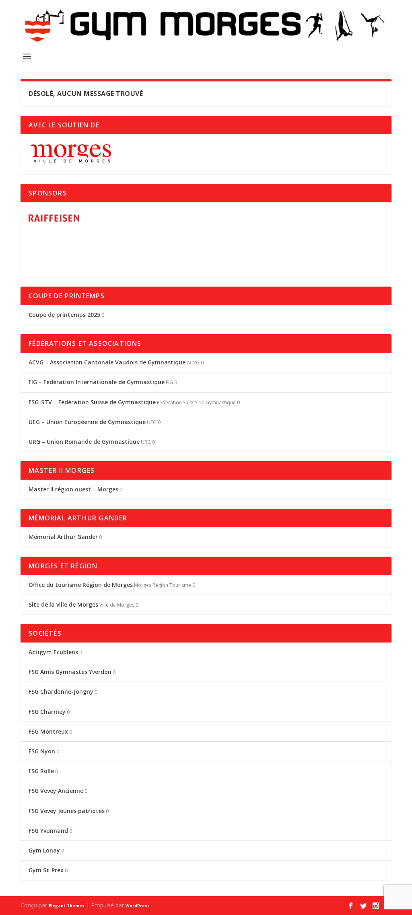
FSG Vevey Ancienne (56, 790)
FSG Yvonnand (48, 830)
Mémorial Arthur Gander (63, 537)
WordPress (138, 906)
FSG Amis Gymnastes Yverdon (70, 672)
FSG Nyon (42, 751)
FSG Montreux (48, 731)
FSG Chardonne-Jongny (61, 691)
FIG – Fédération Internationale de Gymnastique (97, 382)
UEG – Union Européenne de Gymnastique (87, 422)
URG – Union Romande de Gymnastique (84, 441)
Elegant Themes (66, 906)
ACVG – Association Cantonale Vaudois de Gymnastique (107, 362)
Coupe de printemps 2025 (64, 314)
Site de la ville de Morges (63, 604)
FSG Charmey (47, 711)
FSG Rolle (41, 771)
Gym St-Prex (46, 870)
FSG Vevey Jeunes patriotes (67, 811)
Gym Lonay (44, 850)
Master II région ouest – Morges (73, 489)
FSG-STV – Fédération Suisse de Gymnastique (92, 402)
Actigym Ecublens (53, 652)
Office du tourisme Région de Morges (81, 585)
